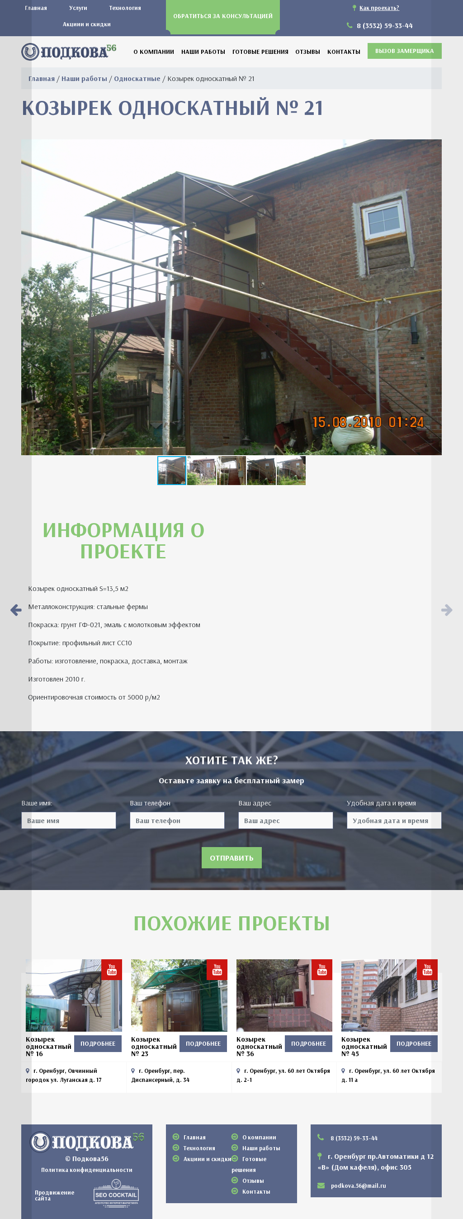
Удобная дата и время (381, 802)
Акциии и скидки (87, 24)
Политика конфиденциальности (86, 1169)
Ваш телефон (150, 802)
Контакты (343, 52)
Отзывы (307, 52)
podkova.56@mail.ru (358, 1185)
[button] (202, 470)
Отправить (232, 857)
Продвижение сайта (54, 1195)
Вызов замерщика (404, 51)
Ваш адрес (254, 802)
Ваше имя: (36, 802)
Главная (36, 7)
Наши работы (203, 52)
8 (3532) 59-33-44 (384, 25)
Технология (125, 7)
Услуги (78, 7)
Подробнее (98, 1043)
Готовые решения (260, 52)
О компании (153, 52)
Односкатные (137, 78)
